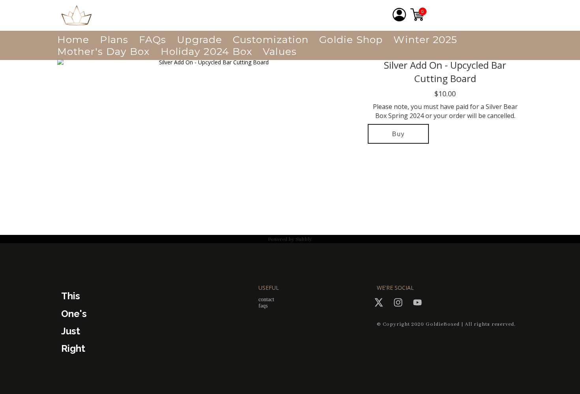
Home (73, 39)
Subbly (304, 239)
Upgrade (199, 39)
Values (280, 51)
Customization (271, 39)
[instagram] (398, 302)
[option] (210, 144)
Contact (266, 299)
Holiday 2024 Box (207, 51)
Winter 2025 (425, 39)
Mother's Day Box (103, 51)
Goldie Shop (351, 39)
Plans (114, 39)
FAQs (152, 39)
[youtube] (417, 302)
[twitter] (379, 302)
